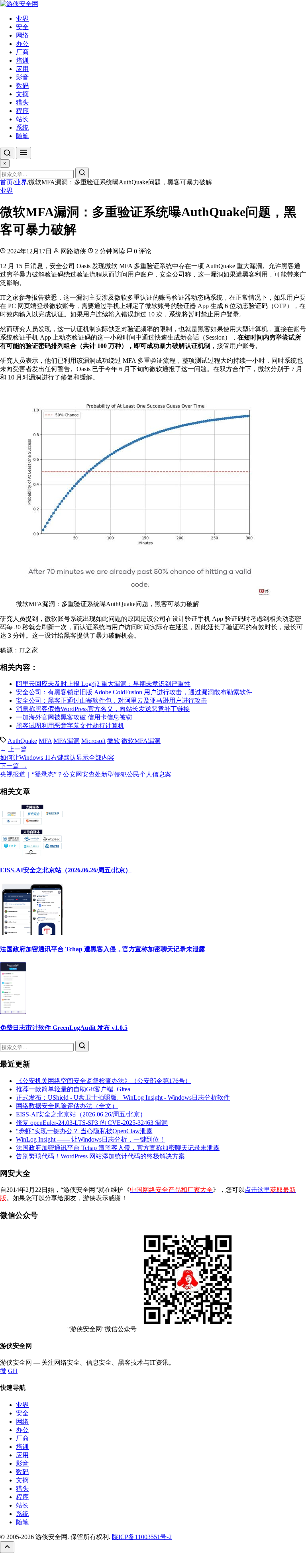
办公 (22, 43)
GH (13, 1370)
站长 (22, 119)
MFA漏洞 (66, 740)
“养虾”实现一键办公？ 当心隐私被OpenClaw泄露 (84, 1131)
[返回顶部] (7, 1547)
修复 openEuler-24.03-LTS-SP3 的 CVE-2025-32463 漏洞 (92, 1122)
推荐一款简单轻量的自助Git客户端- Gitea (73, 1089)
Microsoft (93, 740)
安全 (22, 27)
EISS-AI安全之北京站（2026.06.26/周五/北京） (65, 870)
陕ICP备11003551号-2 (142, 1536)
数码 (22, 85)
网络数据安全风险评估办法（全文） (67, 1106)
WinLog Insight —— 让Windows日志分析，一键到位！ (90, 1139)
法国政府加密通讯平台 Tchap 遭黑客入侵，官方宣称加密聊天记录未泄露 (102, 949)
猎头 (22, 102)
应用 (22, 68)
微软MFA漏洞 (141, 740)
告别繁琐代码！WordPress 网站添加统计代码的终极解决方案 (100, 1156)
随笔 (22, 135)
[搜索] (7, 153)
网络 (22, 35)
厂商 (22, 52)
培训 (22, 60)
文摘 (22, 94)
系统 (22, 127)
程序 (22, 110)
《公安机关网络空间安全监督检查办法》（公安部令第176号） (103, 1080)
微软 (113, 740)
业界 (22, 18)
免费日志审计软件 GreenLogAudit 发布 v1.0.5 (64, 1027)
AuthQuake (22, 740)
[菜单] (23, 153)
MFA (45, 740)
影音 (22, 77)
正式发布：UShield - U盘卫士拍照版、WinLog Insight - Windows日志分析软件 (123, 1097)
